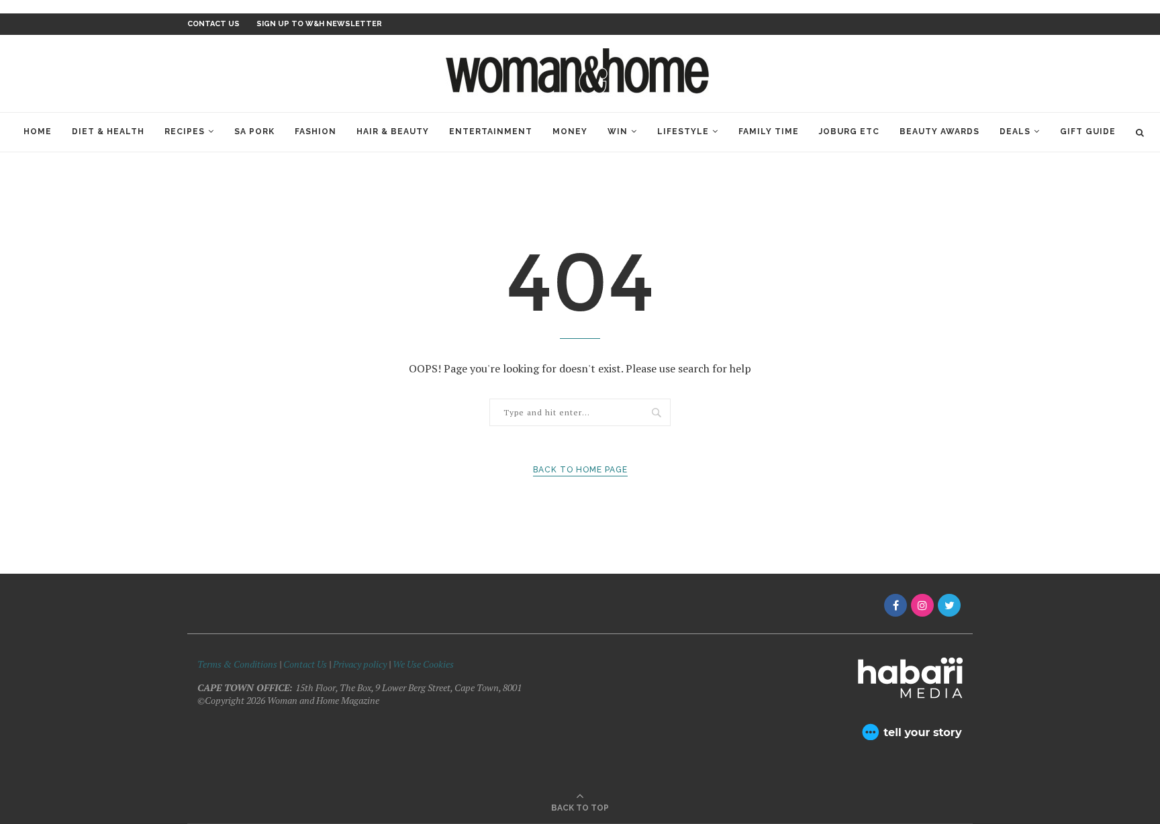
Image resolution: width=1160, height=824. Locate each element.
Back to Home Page (580, 469)
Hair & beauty (392, 131)
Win (618, 131)
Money (569, 131)
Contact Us (306, 664)
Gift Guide (1088, 131)
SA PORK (254, 131)
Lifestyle (683, 131)
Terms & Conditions (237, 664)
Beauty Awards (939, 131)
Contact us (213, 23)
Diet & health (108, 131)
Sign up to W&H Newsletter (319, 23)
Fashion (315, 131)
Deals (1015, 131)
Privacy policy (360, 664)
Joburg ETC (849, 131)
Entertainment (490, 131)
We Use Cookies (423, 664)
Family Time (768, 131)
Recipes (184, 131)
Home (37, 131)
